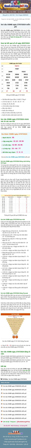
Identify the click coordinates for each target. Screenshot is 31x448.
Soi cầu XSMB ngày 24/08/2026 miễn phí (14, 397)
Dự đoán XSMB (10, 19)
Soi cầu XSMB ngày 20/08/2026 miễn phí (14, 411)
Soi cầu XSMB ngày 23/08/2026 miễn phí (14, 400)
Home (5, 12)
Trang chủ (3, 19)
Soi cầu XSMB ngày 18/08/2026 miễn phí (14, 418)
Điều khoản (19, 444)
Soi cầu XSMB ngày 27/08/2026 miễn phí (14, 386)
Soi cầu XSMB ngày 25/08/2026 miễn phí (14, 393)
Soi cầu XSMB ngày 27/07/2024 (18, 379)
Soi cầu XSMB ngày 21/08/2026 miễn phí (14, 407)
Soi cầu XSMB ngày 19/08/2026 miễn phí (14, 414)
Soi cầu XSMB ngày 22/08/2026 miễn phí (14, 404)
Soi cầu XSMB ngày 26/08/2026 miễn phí (14, 389)
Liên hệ (26, 444)
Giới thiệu (12, 444)
